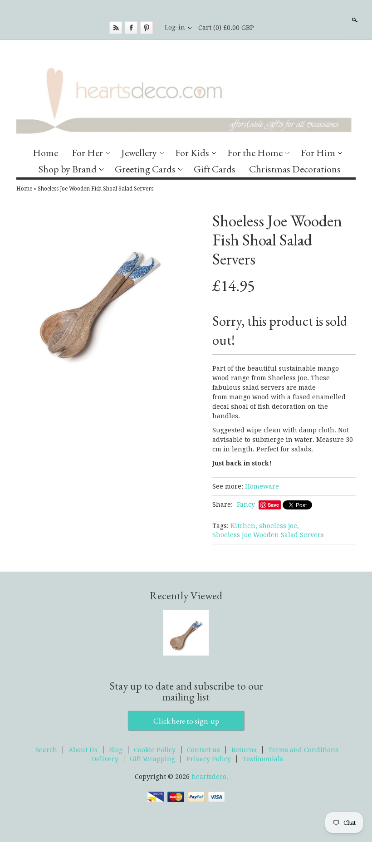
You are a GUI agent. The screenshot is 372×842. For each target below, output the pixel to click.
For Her (87, 152)
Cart (226, 27)
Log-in (175, 27)
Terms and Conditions (303, 750)
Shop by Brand (68, 169)
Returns (244, 750)
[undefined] (98, 298)
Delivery (105, 759)
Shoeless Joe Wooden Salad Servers (268, 534)
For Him (318, 152)
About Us (83, 750)
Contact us (203, 750)
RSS (115, 27)
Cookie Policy (155, 750)
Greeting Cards (145, 169)
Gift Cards (214, 169)
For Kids (192, 152)
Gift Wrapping (152, 759)
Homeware (262, 486)
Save (273, 504)
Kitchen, (243, 525)
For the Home (255, 152)
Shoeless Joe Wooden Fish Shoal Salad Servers (95, 189)
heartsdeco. (209, 776)
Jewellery (139, 152)
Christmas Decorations (295, 169)
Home (45, 152)
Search (353, 20)
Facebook (131, 27)
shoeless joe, (279, 525)
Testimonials (262, 759)
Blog (115, 750)
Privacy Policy (208, 759)
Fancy (246, 504)
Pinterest (146, 27)
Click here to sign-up (186, 721)
